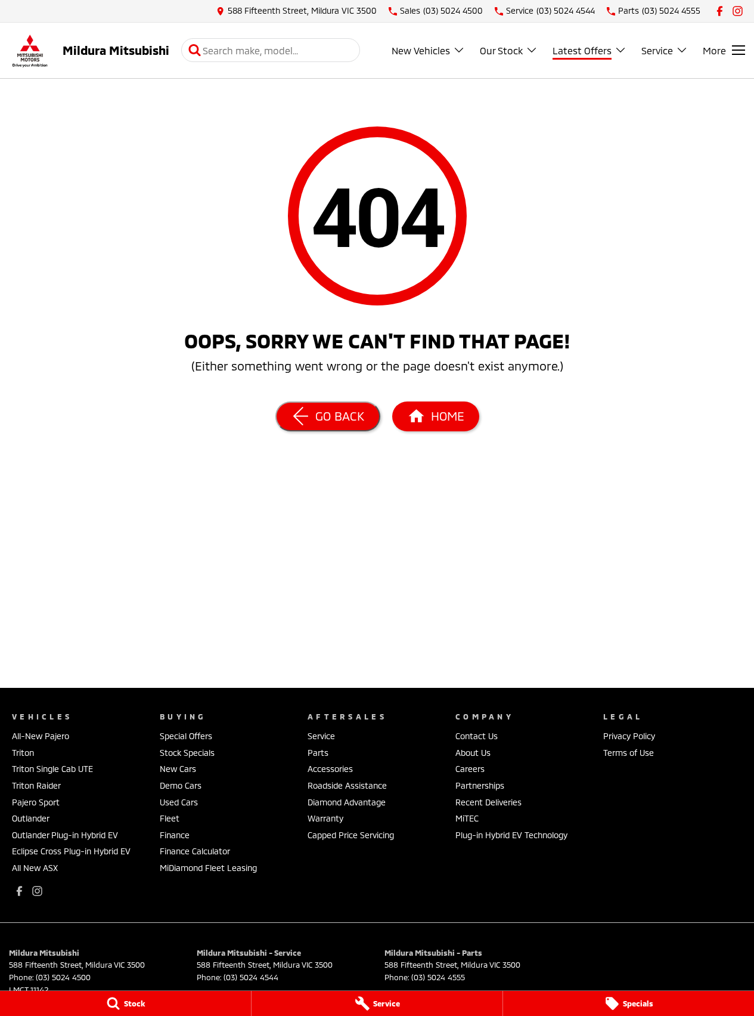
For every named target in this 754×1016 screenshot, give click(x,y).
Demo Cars (180, 785)
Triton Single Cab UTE (52, 769)
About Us (473, 753)
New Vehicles (421, 50)
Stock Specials (187, 753)
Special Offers (186, 736)
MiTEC (467, 818)
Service (657, 50)
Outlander (30, 818)
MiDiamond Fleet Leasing (208, 868)
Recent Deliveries (488, 802)
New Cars (178, 769)
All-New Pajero (40, 736)
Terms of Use (628, 753)
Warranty (325, 818)
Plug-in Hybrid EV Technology (511, 835)
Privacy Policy (629, 736)
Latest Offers (582, 50)
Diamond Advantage (347, 802)
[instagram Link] (737, 11)
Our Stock (501, 50)
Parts (318, 753)
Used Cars (179, 802)
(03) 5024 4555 (438, 977)
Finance (175, 835)
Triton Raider (36, 785)
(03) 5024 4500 (63, 977)
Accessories (330, 769)
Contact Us (476, 736)
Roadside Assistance (347, 785)
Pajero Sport (36, 802)
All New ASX (35, 868)
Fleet (169, 818)
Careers (470, 769)
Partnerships (479, 785)
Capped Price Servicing (351, 835)
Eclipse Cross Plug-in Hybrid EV (71, 851)
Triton (23, 753)
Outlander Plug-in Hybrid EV (65, 835)
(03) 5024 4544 (251, 977)
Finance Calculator (195, 851)
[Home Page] (30, 50)
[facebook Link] (719, 11)
